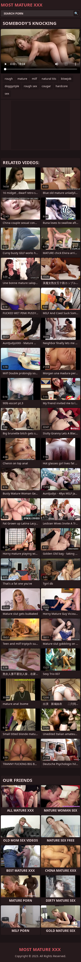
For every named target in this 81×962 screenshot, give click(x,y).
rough (9, 78)
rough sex (30, 86)
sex (7, 93)
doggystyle (12, 86)
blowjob (66, 78)
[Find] (76, 13)
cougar (46, 86)
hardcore (62, 86)
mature (22, 78)
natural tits (49, 78)
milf (34, 78)
